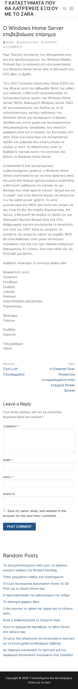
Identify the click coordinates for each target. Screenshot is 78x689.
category (50, 42)
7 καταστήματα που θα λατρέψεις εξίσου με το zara (31, 8)
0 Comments (13, 47)
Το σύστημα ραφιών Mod (21, 602)
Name (8, 460)
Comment (11, 426)
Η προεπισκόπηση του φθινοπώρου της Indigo (36, 595)
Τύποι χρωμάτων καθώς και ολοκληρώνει (33, 577)
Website (9, 494)
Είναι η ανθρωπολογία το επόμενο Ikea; (31, 620)
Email (8, 477)
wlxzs (9, 42)
